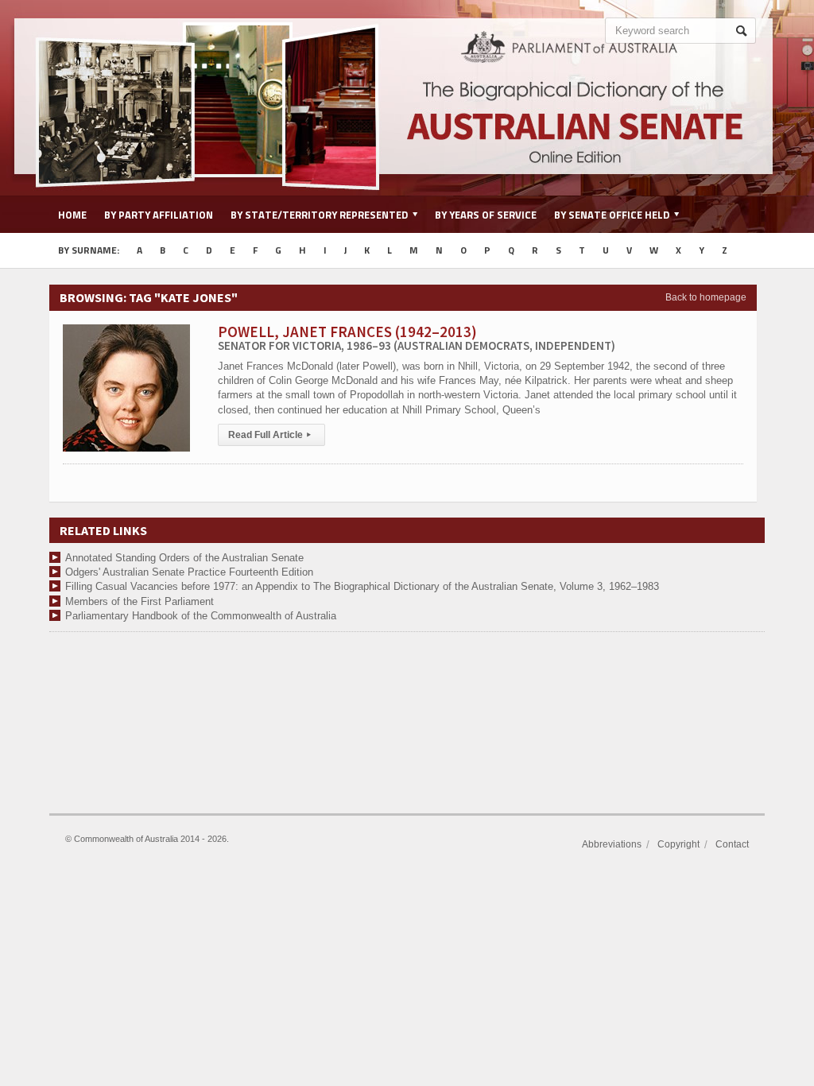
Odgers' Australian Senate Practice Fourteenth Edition (189, 572)
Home (72, 215)
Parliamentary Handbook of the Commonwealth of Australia (200, 616)
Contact (732, 844)
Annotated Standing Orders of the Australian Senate (184, 558)
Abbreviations (612, 844)
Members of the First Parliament (139, 601)
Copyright (678, 844)
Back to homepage (705, 297)
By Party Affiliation (158, 215)
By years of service (486, 215)
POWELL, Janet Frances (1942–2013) (416, 337)
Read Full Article (269, 434)
